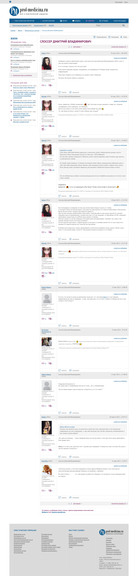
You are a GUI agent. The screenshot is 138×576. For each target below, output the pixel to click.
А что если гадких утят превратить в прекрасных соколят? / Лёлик (21, 115)
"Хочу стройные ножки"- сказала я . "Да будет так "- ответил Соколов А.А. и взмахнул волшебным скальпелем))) (24, 95)
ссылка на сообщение (120, 58)
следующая (76, 47)
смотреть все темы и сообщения (22, 75)
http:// (105, 297)
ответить (63, 92)
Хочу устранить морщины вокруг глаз (23, 60)
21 (45, 450)
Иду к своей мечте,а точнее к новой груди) (23, 108)
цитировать (75, 92)
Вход (126, 2)
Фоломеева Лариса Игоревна (20, 67)
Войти (125, 37)
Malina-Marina (46, 287)
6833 (46, 126)
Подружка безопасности (46, 331)
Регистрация (118, 2)
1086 (53, 126)
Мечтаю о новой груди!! (21, 122)
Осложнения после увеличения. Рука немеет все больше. (23, 52)
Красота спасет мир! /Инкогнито (24, 87)
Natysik (44, 96)
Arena (43, 53)
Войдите (45, 512)
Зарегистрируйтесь (58, 512)
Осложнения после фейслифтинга (22, 45)
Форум (14, 38)
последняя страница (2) (118, 47)
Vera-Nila (45, 461)
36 (45, 363)
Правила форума (101, 37)
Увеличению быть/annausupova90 (24, 102)
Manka (44, 417)
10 (45, 85)
